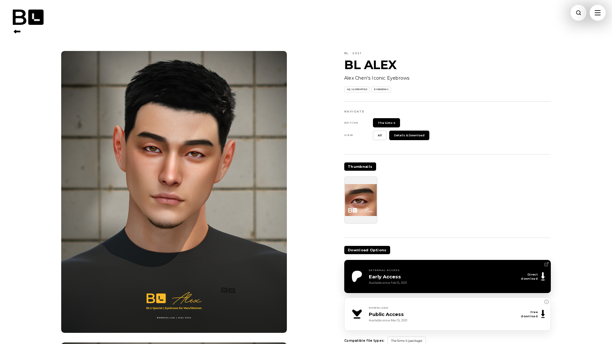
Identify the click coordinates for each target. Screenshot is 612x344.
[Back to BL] (17, 31)
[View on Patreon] (546, 264)
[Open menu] (598, 13)
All (380, 135)
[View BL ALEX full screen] (174, 192)
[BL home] (36, 17)
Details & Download (409, 135)
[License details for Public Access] (546, 301)
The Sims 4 (386, 123)
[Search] (578, 13)
